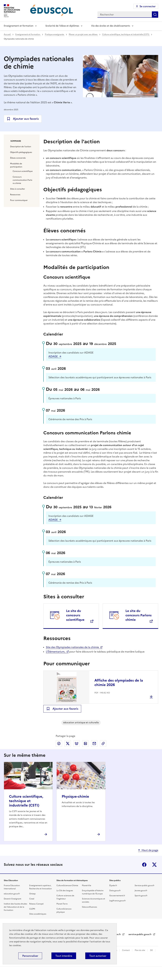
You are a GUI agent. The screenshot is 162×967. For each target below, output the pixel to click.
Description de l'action (20, 146)
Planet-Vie (86, 885)
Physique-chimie (75, 796)
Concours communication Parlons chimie (22, 180)
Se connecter (148, 6)
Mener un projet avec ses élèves (83, 34)
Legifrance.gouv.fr (117, 900)
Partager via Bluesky (76, 743)
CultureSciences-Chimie (67, 885)
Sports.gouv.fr (141, 895)
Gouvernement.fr (117, 895)
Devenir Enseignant (12, 898)
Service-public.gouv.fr (144, 885)
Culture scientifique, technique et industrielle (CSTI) (126, 34)
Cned (31, 898)
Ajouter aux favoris (26, 119)
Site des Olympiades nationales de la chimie (72, 647)
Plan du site (140, 950)
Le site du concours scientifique (75, 615)
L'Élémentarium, (55, 651)
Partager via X (68, 743)
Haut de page (150, 850)
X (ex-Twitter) (154, 864)
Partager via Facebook (59, 743)
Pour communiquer (19, 200)
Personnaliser (30, 956)
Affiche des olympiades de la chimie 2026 (118, 682)
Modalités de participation (16, 165)
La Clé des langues (64, 890)
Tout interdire (63, 956)
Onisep (32, 893)
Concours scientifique (23, 171)
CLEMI (32, 908)
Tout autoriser (97, 956)
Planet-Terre (62, 903)
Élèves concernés (18, 158)
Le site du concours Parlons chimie (138, 615)
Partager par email (94, 743)
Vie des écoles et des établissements (110, 25)
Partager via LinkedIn (85, 743)
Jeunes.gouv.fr (141, 890)
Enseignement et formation (18, 25)
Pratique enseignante (55, 34)
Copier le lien (103, 743)
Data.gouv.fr (115, 890)
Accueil (7, 34)
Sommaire (15, 141)
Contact (126, 950)
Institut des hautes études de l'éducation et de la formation (15, 907)
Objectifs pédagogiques (21, 152)
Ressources (15, 194)
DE (151, 950)
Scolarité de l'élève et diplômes (62, 25)
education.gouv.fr (12, 893)
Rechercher (155, 14)
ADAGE (53, 356)
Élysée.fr (113, 885)
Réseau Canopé (36, 903)
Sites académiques (37, 914)
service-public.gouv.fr (140, 934)
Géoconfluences (89, 907)
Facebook (144, 864)
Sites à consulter (17, 188)
